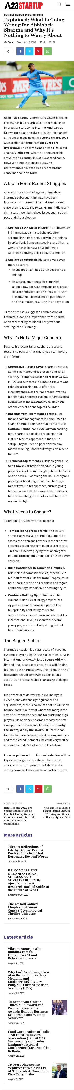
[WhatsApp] (48, 51)
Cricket (9, 15)
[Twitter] (29, 51)
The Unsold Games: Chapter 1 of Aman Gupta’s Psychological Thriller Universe (25, 909)
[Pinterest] (38, 51)
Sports (19, 15)
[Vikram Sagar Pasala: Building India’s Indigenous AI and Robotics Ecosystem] (59, 954)
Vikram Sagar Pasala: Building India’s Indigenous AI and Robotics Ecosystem (24, 954)
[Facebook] (20, 51)
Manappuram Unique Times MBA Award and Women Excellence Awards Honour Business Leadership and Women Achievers (28, 1010)
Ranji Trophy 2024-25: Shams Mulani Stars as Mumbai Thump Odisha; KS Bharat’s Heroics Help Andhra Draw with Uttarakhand (19, 815)
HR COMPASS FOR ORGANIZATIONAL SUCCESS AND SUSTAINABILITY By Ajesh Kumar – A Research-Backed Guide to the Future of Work (28, 880)
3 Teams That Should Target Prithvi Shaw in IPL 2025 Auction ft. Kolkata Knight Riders (56, 812)
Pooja (11, 42)
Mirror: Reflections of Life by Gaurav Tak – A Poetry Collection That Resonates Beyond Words (28, 852)
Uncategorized (34, 15)
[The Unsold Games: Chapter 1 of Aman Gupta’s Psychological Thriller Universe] (58, 909)
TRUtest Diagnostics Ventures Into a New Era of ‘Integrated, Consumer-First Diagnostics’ (28, 1069)
